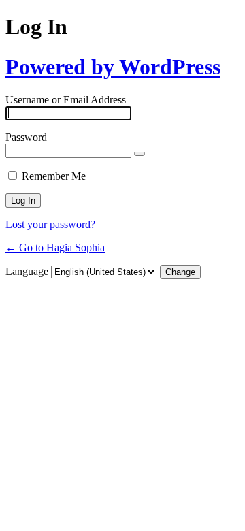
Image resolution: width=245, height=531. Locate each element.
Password (26, 137)
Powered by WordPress (112, 66)
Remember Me (54, 176)
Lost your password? (50, 224)
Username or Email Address (65, 100)
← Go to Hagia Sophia (55, 247)
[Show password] (139, 154)
